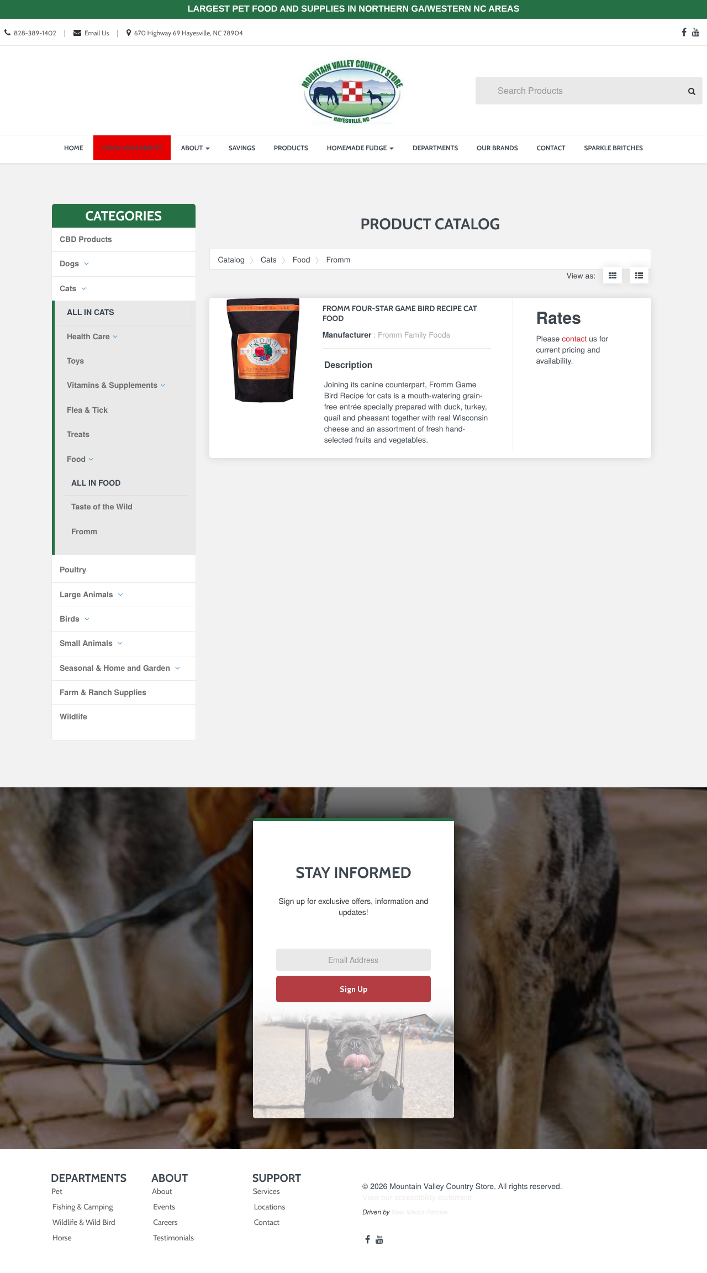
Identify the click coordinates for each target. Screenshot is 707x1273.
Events (164, 1207)
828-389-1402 (35, 33)
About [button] (192, 148)
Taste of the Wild (102, 506)
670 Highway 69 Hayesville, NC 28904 (188, 33)
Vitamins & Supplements (112, 385)
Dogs (70, 263)
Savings (242, 148)
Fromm (84, 531)
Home (73, 148)
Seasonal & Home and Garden (116, 668)
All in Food (95, 482)
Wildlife (73, 716)
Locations (270, 1207)
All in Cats (90, 312)
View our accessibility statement (417, 1196)
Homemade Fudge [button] (357, 148)
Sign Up (353, 989)
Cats (69, 288)
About (162, 1191)
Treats (78, 434)
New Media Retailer (420, 1212)
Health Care (88, 336)
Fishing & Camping (82, 1207)
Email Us (97, 33)
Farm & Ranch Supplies (103, 692)
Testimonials (173, 1238)
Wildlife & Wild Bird (83, 1222)
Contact (551, 148)
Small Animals (87, 643)
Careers (165, 1222)
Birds (71, 618)
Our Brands (497, 148)
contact (574, 338)
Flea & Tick (87, 409)
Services (266, 1191)
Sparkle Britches (613, 148)
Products (291, 148)
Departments (435, 148)
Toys (75, 360)
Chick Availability (132, 148)
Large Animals (87, 594)
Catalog (231, 259)
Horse (62, 1238)
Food (76, 459)
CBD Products (86, 239)
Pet (56, 1191)
